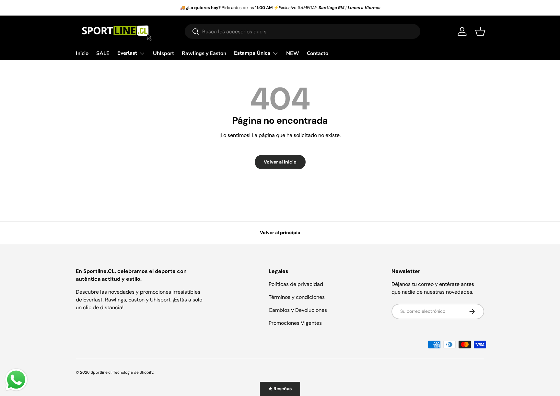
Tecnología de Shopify (133, 372)
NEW (292, 53)
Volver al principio (280, 232)
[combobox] (302, 31)
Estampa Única (252, 53)
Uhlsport (163, 53)
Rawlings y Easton (204, 53)
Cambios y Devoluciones (298, 310)
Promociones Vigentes (295, 323)
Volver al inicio (280, 162)
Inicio (82, 53)
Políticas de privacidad (296, 284)
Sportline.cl (101, 372)
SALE (103, 53)
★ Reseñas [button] (280, 388)
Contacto (317, 53)
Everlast (127, 53)
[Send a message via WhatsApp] (16, 380)
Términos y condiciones (297, 297)
